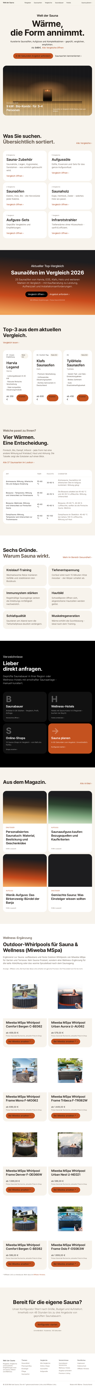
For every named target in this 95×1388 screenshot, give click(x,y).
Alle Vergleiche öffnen (53, 47)
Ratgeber (28, 3)
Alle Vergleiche (45, 1363)
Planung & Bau (27, 1366)
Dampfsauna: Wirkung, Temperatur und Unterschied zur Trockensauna (19, 516)
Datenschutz (81, 1366)
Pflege (24, 1371)
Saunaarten (38, 3)
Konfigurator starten (47, 1324)
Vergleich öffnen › (36, 294)
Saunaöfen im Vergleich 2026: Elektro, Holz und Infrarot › (69, 110)
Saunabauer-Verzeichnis (63, 1364)
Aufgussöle (44, 1371)
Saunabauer (59, 3)
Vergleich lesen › (11, 342)
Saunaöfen (44, 1369)
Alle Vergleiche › (84, 143)
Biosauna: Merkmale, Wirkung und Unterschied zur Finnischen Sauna (18, 505)
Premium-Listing (64, 1373)
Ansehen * (21, 398)
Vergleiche (48, 3)
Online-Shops (45, 1366)
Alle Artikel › (86, 783)
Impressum (81, 1363)
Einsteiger (25, 1369)
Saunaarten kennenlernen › (68, 56)
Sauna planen (87, 3)
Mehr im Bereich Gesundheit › (77, 557)
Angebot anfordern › (60, 294)
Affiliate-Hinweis (39, 1275)
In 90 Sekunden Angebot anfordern (33, 56)
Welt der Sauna (8, 3)
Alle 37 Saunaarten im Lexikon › (18, 462)
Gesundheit (25, 1363)
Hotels (68, 3)
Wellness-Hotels (64, 1368)
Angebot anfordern (65, 1370)
